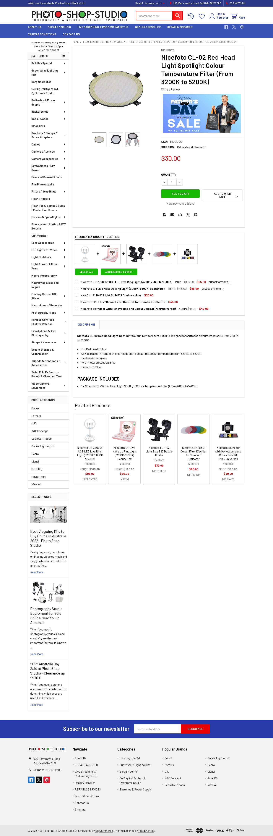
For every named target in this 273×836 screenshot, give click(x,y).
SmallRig (36, 469)
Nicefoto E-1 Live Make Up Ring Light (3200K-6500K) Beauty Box (123, 288)
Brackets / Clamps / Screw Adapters (44, 135)
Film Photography (42, 184)
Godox (35, 408)
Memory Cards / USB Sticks (44, 296)
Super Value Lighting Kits (44, 72)
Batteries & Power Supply (43, 102)
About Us (34, 27)
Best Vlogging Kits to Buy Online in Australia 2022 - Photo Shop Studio (48, 538)
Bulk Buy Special (41, 63)
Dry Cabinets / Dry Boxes (43, 168)
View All (36, 484)
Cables (35, 144)
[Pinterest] (241, 27)
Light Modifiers (41, 257)
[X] (234, 27)
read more (36, 572)
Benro (35, 453)
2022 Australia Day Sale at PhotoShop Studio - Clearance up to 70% (47, 671)
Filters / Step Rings (43, 191)
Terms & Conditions (42, 34)
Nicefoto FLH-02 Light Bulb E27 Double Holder (111, 295)
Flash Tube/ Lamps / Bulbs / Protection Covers (48, 208)
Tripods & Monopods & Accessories (46, 363)
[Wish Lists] (202, 16)
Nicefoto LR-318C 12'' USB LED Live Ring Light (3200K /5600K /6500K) (126, 282)
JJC (33, 423)
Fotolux (36, 415)
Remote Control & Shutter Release (43, 322)
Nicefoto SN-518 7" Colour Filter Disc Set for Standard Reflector (123, 302)
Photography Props (43, 312)
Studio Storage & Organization (42, 351)
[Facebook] (226, 27)
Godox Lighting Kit (42, 446)
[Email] (172, 214)
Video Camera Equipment (40, 385)
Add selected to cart (119, 271)
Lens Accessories (42, 242)
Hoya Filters (38, 476)
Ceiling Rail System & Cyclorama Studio (44, 91)
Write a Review (170, 89)
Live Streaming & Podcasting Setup (103, 27)
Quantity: (168, 174)
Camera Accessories (44, 158)
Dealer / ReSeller (148, 27)
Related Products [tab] (92, 405)
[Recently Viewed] (191, 16)
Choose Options (219, 282)
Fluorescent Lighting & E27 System (48, 226)
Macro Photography (44, 275)
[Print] (180, 214)
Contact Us (71, 34)
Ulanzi (35, 461)
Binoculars (38, 125)
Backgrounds (39, 111)
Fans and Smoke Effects (46, 177)
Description (86, 324)
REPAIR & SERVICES (179, 27)
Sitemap (80, 809)
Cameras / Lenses (43, 151)
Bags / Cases (39, 118)
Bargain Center (41, 81)
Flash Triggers (40, 198)
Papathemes (146, 830)
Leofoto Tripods (41, 438)
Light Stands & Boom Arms (44, 266)
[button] (222, 195)
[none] (116, 89)
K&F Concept (39, 431)
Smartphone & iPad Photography (43, 333)
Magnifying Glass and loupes (45, 285)
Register (222, 17)
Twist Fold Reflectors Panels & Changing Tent (46, 374)
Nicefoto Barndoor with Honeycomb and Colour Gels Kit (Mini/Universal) (128, 308)
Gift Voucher (39, 235)
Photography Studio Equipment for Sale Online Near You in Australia (46, 615)
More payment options (180, 203)
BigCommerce (104, 830)
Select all (86, 271)
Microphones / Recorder (46, 305)
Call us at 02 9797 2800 (47, 770)
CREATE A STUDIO (59, 27)
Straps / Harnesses (44, 342)
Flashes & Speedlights (45, 217)
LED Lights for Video (44, 250)
